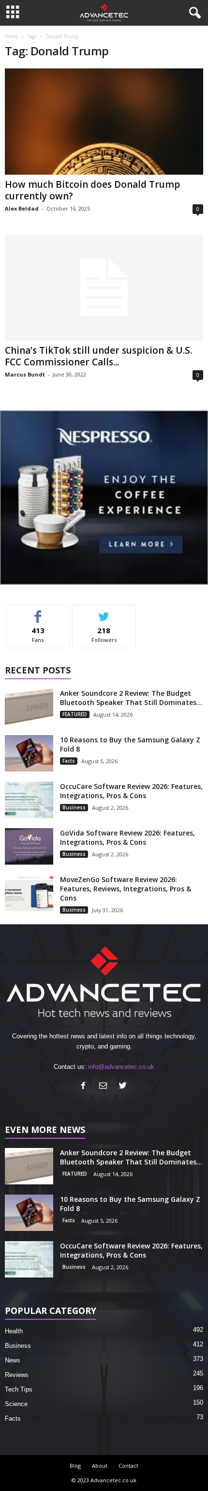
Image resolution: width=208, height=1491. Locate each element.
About (99, 1465)
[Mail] (105, 1086)
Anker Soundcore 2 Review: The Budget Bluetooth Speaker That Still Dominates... (131, 697)
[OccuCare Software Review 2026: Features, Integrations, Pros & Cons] (29, 800)
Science (16, 1404)
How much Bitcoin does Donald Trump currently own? (92, 190)
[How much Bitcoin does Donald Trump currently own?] (104, 121)
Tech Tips (18, 1389)
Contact (128, 1465)
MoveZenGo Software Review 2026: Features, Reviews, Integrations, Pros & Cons (125, 888)
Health (14, 1331)
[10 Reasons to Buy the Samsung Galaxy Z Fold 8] (29, 753)
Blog (75, 1465)
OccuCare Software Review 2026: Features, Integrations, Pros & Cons (131, 791)
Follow (104, 612)
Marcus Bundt (25, 374)
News (12, 1360)
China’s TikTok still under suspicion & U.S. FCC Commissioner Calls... (98, 356)
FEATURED (74, 714)
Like (38, 612)
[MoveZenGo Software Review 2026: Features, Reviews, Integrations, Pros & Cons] (29, 893)
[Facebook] (85, 1086)
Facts (68, 760)
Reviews (17, 1374)
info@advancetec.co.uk (121, 1066)
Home (11, 36)
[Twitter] (124, 1086)
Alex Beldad (22, 208)
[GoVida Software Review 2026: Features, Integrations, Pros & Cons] (29, 846)
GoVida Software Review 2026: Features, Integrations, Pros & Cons (127, 837)
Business (74, 807)
